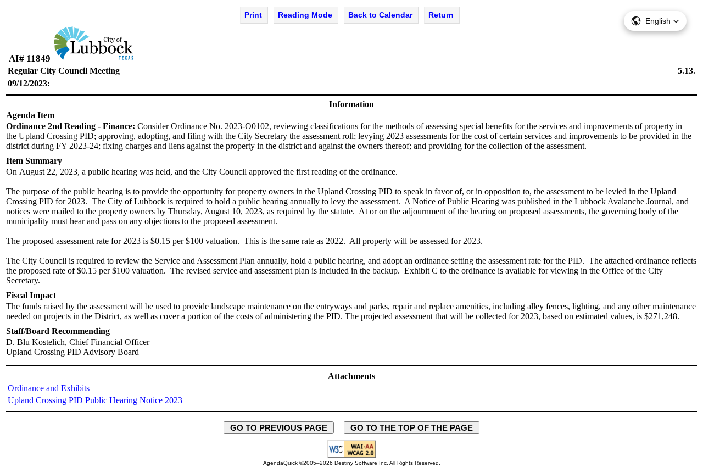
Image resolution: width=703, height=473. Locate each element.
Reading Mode (305, 14)
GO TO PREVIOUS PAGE (279, 427)
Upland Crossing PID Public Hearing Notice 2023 (95, 400)
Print (253, 14)
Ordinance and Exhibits (49, 388)
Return (441, 14)
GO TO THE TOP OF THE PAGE (411, 427)
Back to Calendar (380, 14)
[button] (655, 21)
